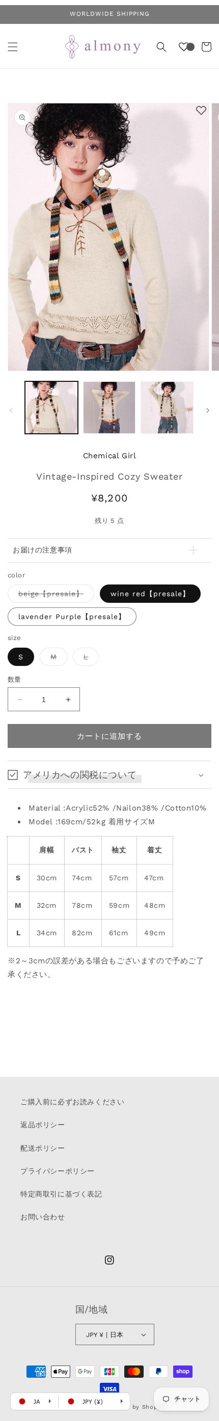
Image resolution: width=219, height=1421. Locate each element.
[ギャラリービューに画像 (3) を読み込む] (167, 407)
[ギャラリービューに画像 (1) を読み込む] (51, 407)
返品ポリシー (42, 1125)
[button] (13, 47)
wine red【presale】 (150, 594)
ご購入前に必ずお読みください (72, 1102)
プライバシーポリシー (57, 1171)
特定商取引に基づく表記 (61, 1194)
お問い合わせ (42, 1217)
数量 (14, 679)
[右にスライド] (208, 410)
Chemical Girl (109, 455)
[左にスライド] (11, 410)
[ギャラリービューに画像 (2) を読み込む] (109, 407)
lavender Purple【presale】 (72, 616)
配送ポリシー (42, 1148)
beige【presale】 (54, 596)
